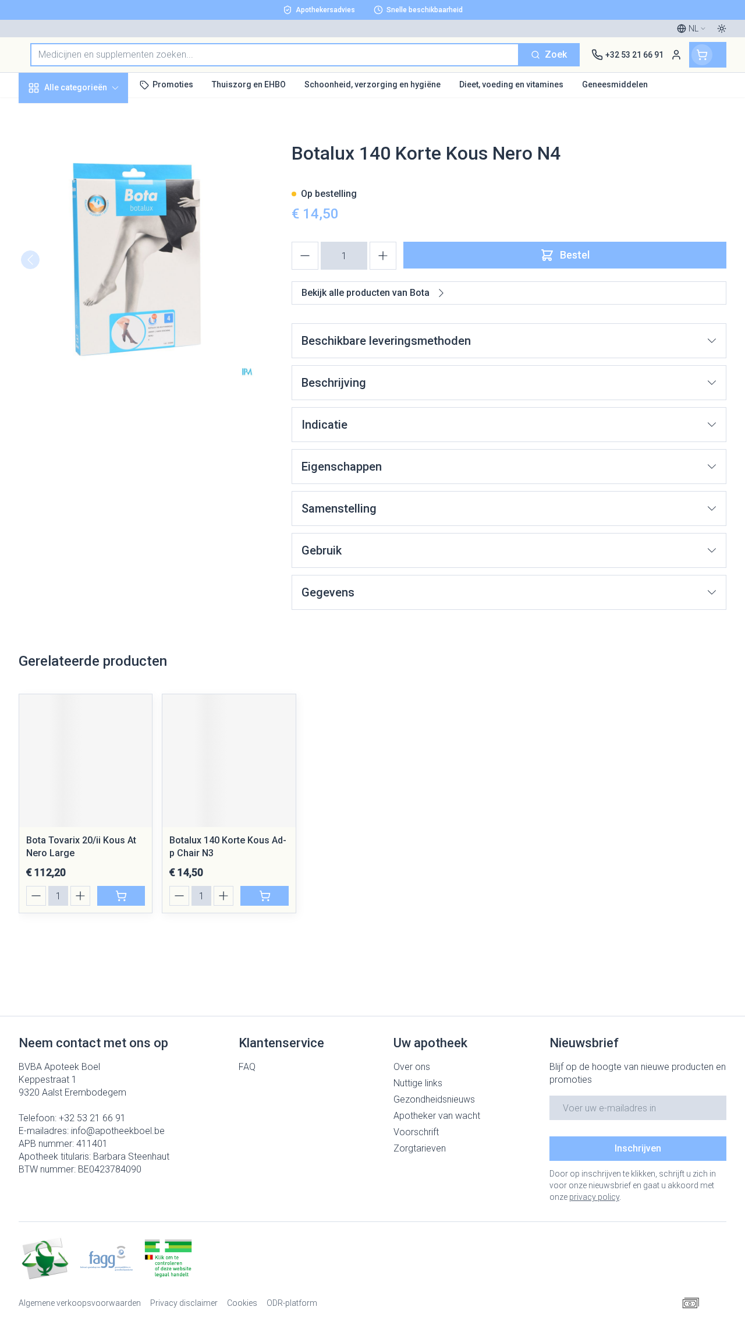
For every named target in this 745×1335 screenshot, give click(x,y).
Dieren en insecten (93, 330)
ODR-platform (292, 1303)
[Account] (676, 55)
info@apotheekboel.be (118, 1130)
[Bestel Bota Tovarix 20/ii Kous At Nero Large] (121, 896)
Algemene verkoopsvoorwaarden (80, 1303)
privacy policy (594, 1197)
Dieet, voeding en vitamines (93, 180)
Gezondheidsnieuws (434, 1099)
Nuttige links (417, 1083)
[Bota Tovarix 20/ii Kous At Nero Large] (85, 760)
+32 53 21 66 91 (92, 1118)
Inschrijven (638, 1148)
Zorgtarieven (419, 1148)
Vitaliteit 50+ (93, 250)
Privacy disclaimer (184, 1303)
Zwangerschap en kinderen (93, 218)
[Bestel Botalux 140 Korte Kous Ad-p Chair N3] (264, 896)
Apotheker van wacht (436, 1115)
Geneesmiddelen (93, 357)
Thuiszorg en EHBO (93, 303)
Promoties (50, 112)
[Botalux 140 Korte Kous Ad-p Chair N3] (228, 760)
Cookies (242, 1303)
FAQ (247, 1066)
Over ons (411, 1066)
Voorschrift (416, 1132)
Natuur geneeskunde (93, 276)
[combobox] (274, 54)
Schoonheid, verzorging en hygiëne (93, 143)
